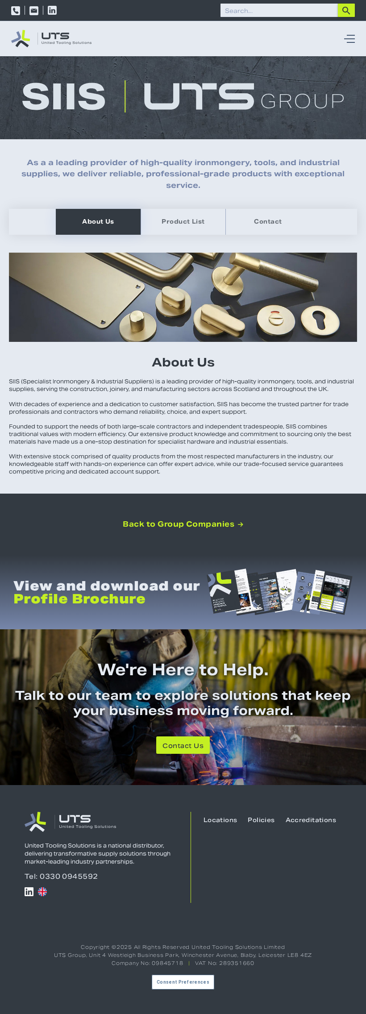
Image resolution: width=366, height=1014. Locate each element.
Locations (220, 820)
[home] (51, 38)
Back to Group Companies (183, 524)
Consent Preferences (183, 982)
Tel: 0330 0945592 (61, 876)
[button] (347, 39)
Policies (261, 820)
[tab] (98, 222)
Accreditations (311, 820)
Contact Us (183, 746)
